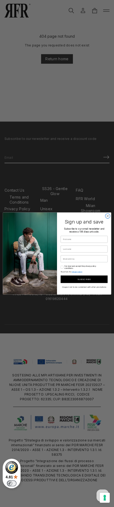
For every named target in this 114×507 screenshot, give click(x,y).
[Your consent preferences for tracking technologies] (105, 498)
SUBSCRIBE (84, 279)
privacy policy (77, 272)
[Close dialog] (107, 216)
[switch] (11, 483)
